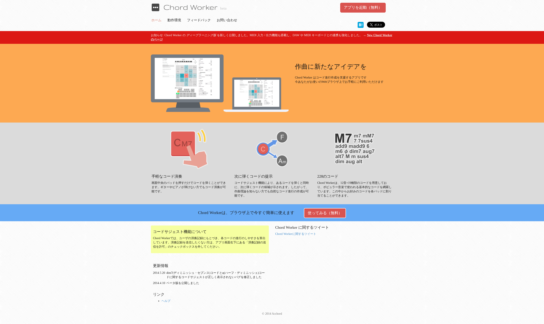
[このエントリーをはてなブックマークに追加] (361, 24)
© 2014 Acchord (272, 313)
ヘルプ (166, 301)
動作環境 (174, 20)
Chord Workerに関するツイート (295, 234)
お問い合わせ (227, 20)
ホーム (156, 20)
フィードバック (199, 20)
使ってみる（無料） (325, 213)
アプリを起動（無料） (363, 7)
